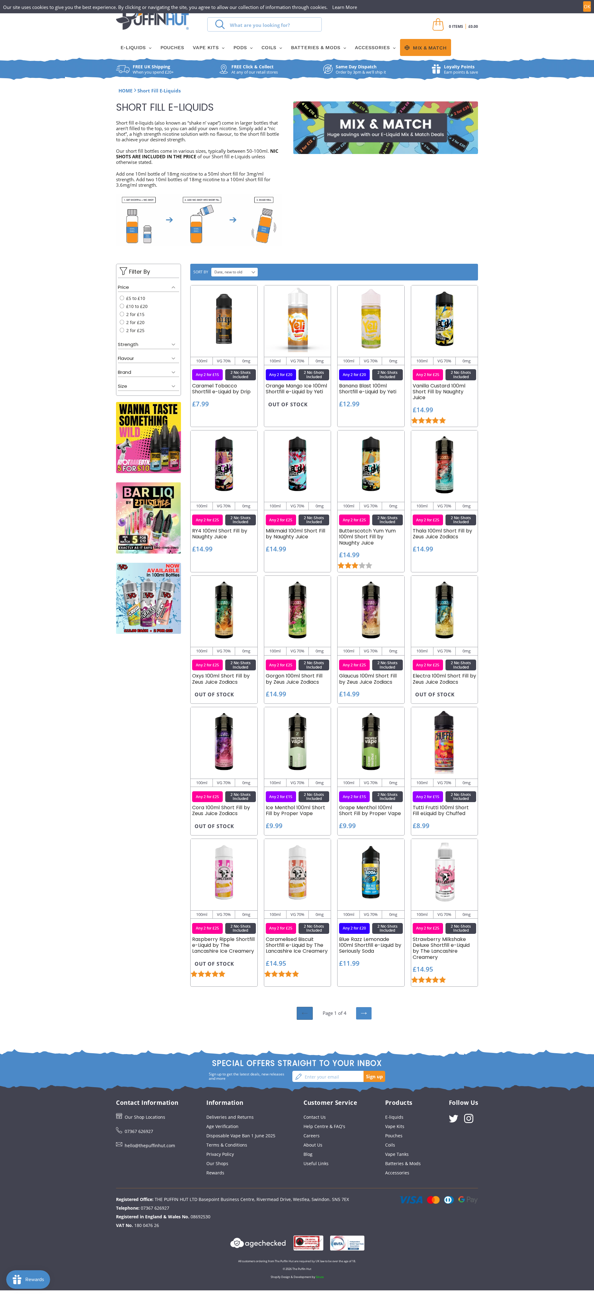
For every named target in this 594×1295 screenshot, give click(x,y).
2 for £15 (134, 314)
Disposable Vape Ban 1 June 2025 (240, 1136)
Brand (124, 372)
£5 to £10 (135, 298)
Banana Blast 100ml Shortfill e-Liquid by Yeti (367, 389)
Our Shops (217, 1163)
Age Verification (222, 1126)
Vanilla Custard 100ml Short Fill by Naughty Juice (439, 392)
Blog (307, 1154)
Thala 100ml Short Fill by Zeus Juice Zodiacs (442, 534)
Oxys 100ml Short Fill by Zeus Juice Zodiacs (221, 679)
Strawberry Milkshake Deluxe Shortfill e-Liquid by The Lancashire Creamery (441, 948)
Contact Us (314, 1117)
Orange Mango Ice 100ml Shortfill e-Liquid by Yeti (296, 389)
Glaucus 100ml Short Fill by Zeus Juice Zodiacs (368, 679)
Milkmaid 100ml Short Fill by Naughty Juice (295, 534)
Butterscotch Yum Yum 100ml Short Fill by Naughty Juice (367, 537)
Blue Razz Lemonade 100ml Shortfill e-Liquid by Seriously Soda (370, 945)
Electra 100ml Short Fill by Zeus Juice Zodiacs (444, 679)
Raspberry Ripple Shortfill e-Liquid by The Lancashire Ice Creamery (223, 945)
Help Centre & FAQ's (324, 1126)
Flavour (126, 358)
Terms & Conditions (226, 1145)
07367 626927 (139, 1131)
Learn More (344, 7)
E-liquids (394, 1117)
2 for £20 (134, 322)
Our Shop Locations (145, 1117)
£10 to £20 (136, 306)
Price (123, 287)
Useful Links (316, 1163)
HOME (125, 91)
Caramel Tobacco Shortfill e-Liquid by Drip (221, 389)
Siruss (320, 1277)
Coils (390, 1145)
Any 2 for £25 (427, 374)
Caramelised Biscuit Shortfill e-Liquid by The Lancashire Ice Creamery (297, 945)
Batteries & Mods (403, 1163)
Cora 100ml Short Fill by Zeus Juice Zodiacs (221, 810)
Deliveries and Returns (230, 1117)
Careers (311, 1136)
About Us (312, 1145)
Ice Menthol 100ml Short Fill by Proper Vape (295, 810)
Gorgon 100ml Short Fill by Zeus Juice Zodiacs (294, 679)
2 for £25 (134, 330)
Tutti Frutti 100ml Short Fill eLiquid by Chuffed (441, 810)
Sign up (374, 1076)
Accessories (397, 1173)
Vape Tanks (397, 1154)
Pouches (393, 1136)
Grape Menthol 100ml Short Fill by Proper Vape (370, 810)
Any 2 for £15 (207, 374)
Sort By (200, 272)
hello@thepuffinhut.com (150, 1145)
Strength (128, 344)
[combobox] (264, 24)
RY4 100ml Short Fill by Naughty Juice (219, 534)
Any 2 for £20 (280, 374)
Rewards (215, 1173)
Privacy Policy (220, 1154)
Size (122, 386)
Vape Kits (394, 1126)
